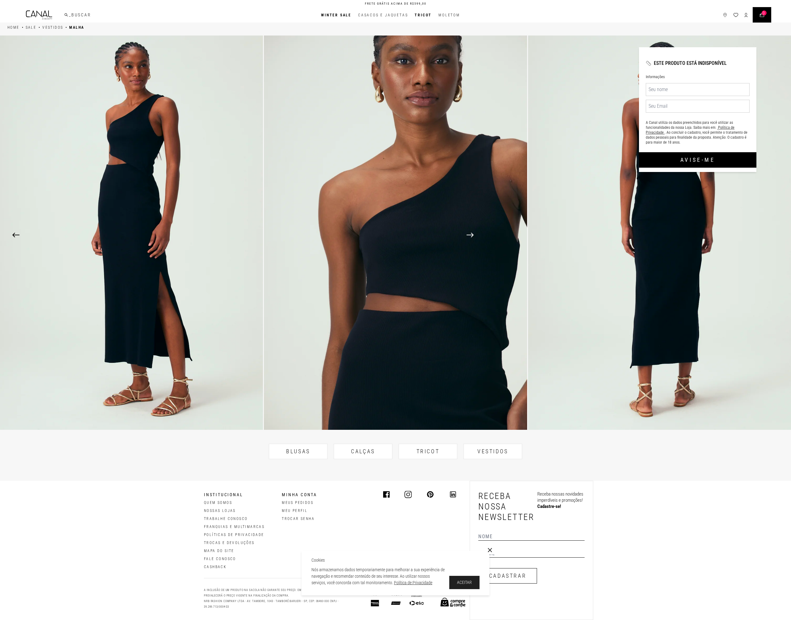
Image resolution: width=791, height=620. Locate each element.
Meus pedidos (297, 503)
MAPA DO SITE (219, 551)
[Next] (623, 234)
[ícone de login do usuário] (746, 15)
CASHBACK (215, 567)
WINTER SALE (336, 15)
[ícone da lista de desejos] (736, 15)
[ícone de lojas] (725, 15)
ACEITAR (464, 582)
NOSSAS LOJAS (220, 511)
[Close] (490, 550)
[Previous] (15, 234)
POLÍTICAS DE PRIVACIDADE (234, 535)
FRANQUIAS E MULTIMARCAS (234, 527)
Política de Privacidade (413, 582)
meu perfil (294, 511)
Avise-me (697, 160)
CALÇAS (363, 451)
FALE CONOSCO (220, 559)
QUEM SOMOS (218, 503)
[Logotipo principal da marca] (39, 14)
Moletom (449, 15)
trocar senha (298, 519)
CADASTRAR (507, 575)
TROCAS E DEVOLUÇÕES (229, 543)
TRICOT (423, 15)
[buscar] (66, 14)
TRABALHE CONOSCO (225, 519)
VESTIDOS (492, 451)
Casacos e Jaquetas (383, 15)
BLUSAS (298, 451)
